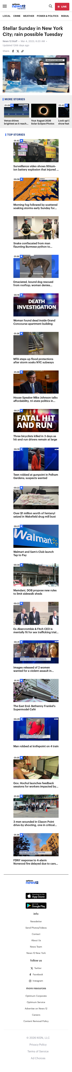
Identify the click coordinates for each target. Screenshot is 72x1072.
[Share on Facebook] (13, 51)
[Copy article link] (22, 51)
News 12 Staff (10, 41)
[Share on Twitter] (17, 51)
